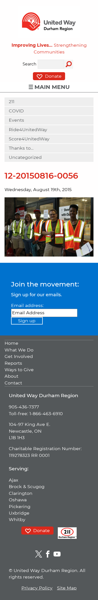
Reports (13, 363)
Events (16, 120)
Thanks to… (21, 148)
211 (11, 101)
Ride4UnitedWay (28, 129)
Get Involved (19, 356)
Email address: (27, 305)
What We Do (19, 349)
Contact (13, 382)
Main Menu (52, 87)
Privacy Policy (37, 588)
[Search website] (68, 64)
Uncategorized (25, 157)
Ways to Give (19, 369)
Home (11, 343)
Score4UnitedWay (29, 138)
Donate (53, 76)
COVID (16, 110)
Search (29, 64)
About (11, 376)
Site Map (67, 588)
